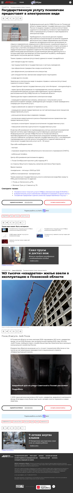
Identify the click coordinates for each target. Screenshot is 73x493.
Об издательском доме (21, 455)
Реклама (41, 455)
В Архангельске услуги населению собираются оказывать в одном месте (41, 194)
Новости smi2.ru (8, 265)
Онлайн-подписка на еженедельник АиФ (26, 458)
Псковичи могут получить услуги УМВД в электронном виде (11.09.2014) (40, 192)
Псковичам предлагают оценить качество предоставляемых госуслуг (40, 195)
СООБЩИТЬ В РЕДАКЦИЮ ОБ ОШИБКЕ (24, 460)
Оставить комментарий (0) (58, 202)
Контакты (54, 458)
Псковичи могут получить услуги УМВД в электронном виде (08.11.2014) (56, 229)
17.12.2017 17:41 (5, 7)
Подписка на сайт (45, 458)
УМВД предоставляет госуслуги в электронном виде (18, 235)
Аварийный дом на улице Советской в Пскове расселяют (40, 385)
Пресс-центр (33, 455)
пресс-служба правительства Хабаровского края (15, 327)
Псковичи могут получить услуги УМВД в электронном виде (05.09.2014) (21, 229)
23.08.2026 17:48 (6, 270)
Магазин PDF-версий (51, 455)
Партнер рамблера (30, 486)
